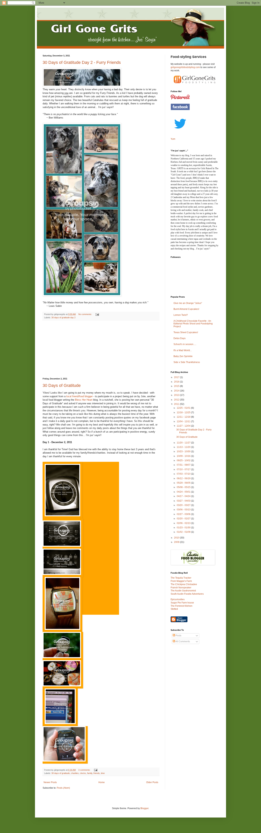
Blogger (144, 808)
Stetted (174, 609)
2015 (177, 386)
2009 (177, 542)
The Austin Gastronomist (183, 590)
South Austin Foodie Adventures (187, 594)
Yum (173, 139)
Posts (178, 635)
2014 (177, 390)
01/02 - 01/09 (184, 532)
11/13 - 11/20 (184, 447)
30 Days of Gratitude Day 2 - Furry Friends (82, 62)
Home (101, 782)
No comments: (85, 314)
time (103, 773)
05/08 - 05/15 (184, 487)
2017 (177, 377)
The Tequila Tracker (181, 577)
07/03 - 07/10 (184, 474)
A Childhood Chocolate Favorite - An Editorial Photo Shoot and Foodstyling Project (193, 324)
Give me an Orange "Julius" (187, 303)
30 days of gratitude (60, 773)
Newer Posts (50, 782)
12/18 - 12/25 (184, 412)
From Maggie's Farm (181, 581)
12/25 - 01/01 (184, 408)
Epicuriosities (178, 599)
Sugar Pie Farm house (182, 602)
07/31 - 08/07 (184, 465)
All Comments (182, 641)
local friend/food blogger (79, 396)
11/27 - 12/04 (184, 426)
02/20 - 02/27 (184, 518)
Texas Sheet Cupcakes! (185, 332)
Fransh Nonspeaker (181, 587)
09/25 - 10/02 (184, 460)
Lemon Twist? (180, 315)
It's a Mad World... (182, 350)
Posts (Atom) (63, 788)
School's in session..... (184, 344)
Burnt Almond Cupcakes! (186, 309)
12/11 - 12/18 (184, 417)
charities (75, 773)
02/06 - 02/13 (184, 523)
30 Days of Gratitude (62, 385)
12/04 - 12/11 (184, 421)
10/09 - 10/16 (184, 456)
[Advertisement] (101, 349)
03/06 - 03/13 (184, 509)
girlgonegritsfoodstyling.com (185, 67)
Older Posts (152, 782)
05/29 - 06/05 (184, 482)
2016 (177, 381)
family (89, 773)
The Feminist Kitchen (181, 606)
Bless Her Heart (83, 399)
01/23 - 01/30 (184, 527)
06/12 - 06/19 (184, 478)
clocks (83, 773)
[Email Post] (97, 314)
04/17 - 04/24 (184, 496)
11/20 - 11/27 (184, 442)
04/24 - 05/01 (184, 491)
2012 (177, 399)
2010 (177, 537)
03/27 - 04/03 (184, 500)
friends (96, 773)
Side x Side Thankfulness (186, 362)
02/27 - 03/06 (184, 514)
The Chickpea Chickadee (184, 584)
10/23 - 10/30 (184, 451)
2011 (177, 404)
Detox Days (179, 338)
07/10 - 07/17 (184, 469)
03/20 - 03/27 (184, 505)
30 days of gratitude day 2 (63, 317)
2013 (177, 395)
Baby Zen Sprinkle (183, 356)
